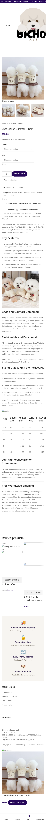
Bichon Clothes (17, 124)
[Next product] (43, 124)
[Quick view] (11, 574)
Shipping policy (8, 692)
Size (3, 156)
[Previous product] (38, 124)
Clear (4, 164)
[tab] (11, 203)
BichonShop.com (21, 494)
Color (4, 145)
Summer (11, 195)
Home (4, 124)
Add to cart (19, 174)
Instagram (8, 472)
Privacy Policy (7, 705)
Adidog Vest (9, 584)
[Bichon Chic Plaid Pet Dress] (34, 553)
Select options (17, 803)
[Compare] (5, 574)
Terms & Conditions (9, 696)
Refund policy (7, 701)
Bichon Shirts (17, 193)
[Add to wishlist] (17, 574)
